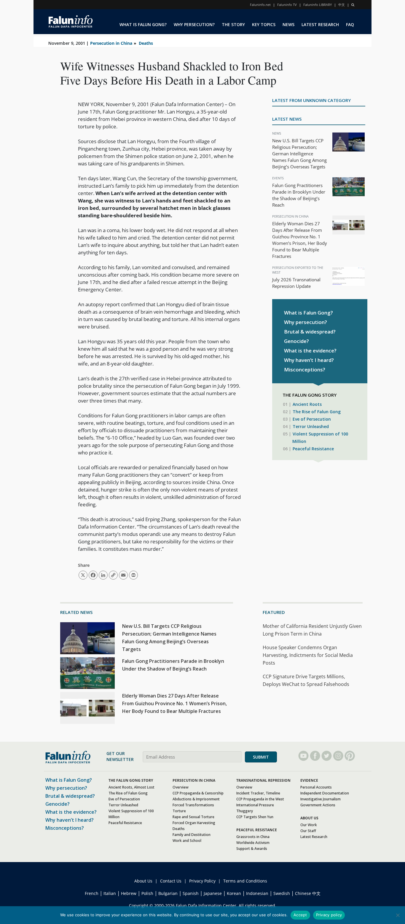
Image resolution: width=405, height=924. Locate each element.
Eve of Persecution (312, 419)
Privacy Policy (202, 881)
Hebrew (128, 893)
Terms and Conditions (245, 881)
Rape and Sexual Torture (193, 816)
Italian (109, 893)
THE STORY (233, 24)
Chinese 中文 (308, 893)
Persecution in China (111, 43)
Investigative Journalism (320, 799)
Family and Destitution (192, 834)
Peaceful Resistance (313, 448)
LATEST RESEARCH (320, 24)
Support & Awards (251, 848)
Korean (234, 893)
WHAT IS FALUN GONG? (143, 24)
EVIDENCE (309, 780)
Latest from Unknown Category (311, 100)
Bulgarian (168, 893)
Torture (179, 810)
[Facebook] (315, 756)
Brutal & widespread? (310, 331)
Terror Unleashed (311, 426)
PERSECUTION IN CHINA (194, 780)
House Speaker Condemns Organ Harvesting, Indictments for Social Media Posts (308, 655)
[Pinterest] (350, 756)
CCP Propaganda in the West (260, 799)
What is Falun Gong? (308, 312)
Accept (300, 914)
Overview (181, 787)
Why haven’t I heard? (309, 360)
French (91, 893)
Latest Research (313, 836)
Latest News (287, 119)
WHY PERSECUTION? (194, 24)
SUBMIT (261, 757)
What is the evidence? (310, 350)
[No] (398, 915)
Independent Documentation (324, 793)
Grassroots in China (253, 836)
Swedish (281, 893)
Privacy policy (329, 914)
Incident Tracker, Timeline (258, 793)
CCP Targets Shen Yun (254, 816)
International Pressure (255, 804)
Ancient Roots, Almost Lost (131, 787)
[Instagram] (338, 756)
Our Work (308, 824)
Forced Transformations (193, 804)
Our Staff (308, 830)
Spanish (191, 893)
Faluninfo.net (260, 4)
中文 (341, 4)
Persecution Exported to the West (297, 270)
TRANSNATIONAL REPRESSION (263, 780)
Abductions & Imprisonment (196, 799)
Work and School (187, 840)
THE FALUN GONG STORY (131, 780)
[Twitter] (326, 756)
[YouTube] (303, 756)
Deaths (146, 43)
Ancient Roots (307, 404)
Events (278, 178)
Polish (147, 893)
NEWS (288, 24)
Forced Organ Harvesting (194, 822)
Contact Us (170, 881)
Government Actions (317, 804)
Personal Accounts (316, 787)
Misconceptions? (304, 369)
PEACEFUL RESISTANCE (256, 829)
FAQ (350, 24)
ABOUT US (309, 818)
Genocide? (296, 341)
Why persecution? (305, 322)
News (276, 133)
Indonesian (257, 893)
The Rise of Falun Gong (317, 411)
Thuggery (244, 810)
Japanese (213, 893)
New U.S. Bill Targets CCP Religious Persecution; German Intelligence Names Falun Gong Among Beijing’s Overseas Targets (299, 154)
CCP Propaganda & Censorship (198, 793)
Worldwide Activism (253, 842)
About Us (143, 881)
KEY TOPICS (263, 24)
